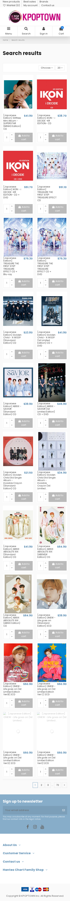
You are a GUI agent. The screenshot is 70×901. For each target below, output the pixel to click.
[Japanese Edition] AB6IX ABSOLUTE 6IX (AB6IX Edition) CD (11, 620)
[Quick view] (20, 112)
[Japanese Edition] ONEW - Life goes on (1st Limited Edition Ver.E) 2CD (46, 758)
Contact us (47, 5)
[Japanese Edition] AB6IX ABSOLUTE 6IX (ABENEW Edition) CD (45, 552)
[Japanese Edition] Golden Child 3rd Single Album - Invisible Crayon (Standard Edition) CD (12, 480)
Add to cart (25, 137)
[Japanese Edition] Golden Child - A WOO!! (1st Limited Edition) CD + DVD (46, 338)
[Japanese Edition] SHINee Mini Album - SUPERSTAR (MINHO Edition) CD (12, 122)
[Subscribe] (63, 810)
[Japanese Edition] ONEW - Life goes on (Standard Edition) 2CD (46, 620)
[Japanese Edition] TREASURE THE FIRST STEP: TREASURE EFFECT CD (47, 193)
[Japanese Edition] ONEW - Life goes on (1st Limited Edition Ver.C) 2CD (46, 689)
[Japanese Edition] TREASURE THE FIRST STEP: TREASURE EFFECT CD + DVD (45, 266)
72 (57, 785)
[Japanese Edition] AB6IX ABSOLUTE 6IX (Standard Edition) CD (11, 552)
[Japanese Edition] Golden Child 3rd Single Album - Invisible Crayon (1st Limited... (46, 480)
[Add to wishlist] (15, 112)
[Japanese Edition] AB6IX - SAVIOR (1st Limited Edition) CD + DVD (46, 409)
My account (31, 5)
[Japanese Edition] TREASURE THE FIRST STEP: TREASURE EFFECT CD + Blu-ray (11, 266)
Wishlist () (13, 5)
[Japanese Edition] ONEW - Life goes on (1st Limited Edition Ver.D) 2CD (12, 758)
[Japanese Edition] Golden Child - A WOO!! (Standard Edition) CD (12, 337)
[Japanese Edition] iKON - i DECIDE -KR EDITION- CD (46, 119)
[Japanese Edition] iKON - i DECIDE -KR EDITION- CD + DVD (12, 192)
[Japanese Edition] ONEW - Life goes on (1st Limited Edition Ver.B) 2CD (12, 689)
